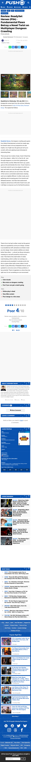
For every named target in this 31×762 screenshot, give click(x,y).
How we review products (15, 320)
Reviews (3, 10)
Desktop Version (15, 630)
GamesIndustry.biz (14, 748)
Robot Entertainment (6, 443)
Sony (8, 10)
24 (10, 515)
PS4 (13, 10)
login (21, 420)
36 (10, 534)
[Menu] (2, 2)
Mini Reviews (5, 13)
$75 (10, 469)
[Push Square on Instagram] (9, 730)
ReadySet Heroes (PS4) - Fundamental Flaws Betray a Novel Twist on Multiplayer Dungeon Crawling (14, 464)
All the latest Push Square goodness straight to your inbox (15, 754)
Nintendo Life (9, 742)
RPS (25, 748)
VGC (6, 748)
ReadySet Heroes (20, 10)
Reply (23, 400)
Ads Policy (7, 628)
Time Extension (26, 742)
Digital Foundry (5, 745)
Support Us (27, 622)
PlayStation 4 (4, 436)
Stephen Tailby (5, 42)
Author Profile (9, 400)
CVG (21, 748)
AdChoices (17, 737)
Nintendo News (15, 745)
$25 (21, 469)
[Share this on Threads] (22, 47)
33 (10, 544)
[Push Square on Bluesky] (25, 726)
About (7, 622)
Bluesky (17, 400)
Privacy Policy (14, 625)
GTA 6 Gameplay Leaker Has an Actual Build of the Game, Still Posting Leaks (17, 572)
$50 (16, 469)
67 (10, 506)
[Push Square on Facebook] (22, 730)
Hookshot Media (10, 735)
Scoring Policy (15, 321)
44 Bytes (10, 737)
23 (19, 330)
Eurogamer (27, 745)
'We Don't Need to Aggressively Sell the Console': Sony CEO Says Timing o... (16, 601)
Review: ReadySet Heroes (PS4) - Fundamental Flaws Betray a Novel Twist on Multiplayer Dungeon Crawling (15, 24)
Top (3, 622)
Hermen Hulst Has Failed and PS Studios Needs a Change (16, 587)
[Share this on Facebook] (16, 47)
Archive (14, 628)
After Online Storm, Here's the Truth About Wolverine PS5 (15, 606)
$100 (4, 469)
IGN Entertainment (23, 735)
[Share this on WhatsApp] (10, 47)
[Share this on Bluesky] (13, 47)
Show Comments (16, 410)
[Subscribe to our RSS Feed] (6, 726)
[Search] (28, 2)
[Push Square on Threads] (15, 730)
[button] (2, 82)
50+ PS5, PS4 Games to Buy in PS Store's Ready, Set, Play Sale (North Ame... (17, 616)
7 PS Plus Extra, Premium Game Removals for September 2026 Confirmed (16, 596)
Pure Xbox (17, 742)
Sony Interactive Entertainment (8, 440)
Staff (11, 622)
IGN (22, 745)
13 (10, 525)
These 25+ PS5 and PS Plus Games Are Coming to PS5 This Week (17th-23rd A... (17, 577)
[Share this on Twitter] (19, 47)
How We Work (18, 622)
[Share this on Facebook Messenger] (25, 47)
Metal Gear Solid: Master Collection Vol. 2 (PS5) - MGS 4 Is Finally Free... (17, 611)
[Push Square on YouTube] (12, 726)
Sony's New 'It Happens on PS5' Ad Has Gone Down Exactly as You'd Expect (16, 592)
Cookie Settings (22, 628)
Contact (6, 625)
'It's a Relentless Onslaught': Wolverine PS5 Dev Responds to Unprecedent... (17, 582)
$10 (27, 469)
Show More (15, 716)
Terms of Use (23, 625)
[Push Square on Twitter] (18, 726)
